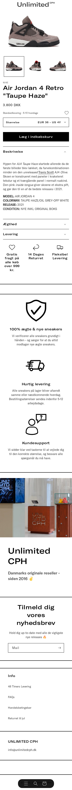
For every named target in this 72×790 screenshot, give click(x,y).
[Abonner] (59, 648)
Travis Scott (46, 172)
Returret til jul (16, 718)
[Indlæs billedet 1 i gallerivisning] (14, 67)
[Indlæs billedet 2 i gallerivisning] (36, 67)
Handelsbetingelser (19, 707)
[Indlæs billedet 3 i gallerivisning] (58, 67)
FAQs (11, 697)
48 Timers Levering (19, 686)
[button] (26, 783)
